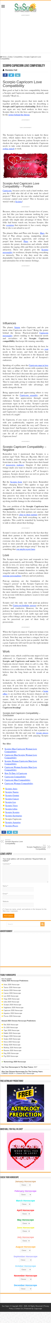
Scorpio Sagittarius (13, 815)
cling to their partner (28, 514)
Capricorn (7, 190)
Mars (42, 233)
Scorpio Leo (10, 802)
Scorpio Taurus (12, 792)
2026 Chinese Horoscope (16, 1021)
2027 (35, 1067)
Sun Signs (5, 1306)
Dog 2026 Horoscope (11, 1053)
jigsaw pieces (42, 732)
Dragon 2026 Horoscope (12, 1036)
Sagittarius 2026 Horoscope (13, 1007)
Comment (7, 864)
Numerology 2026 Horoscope (15, 1062)
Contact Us (19, 1309)
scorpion (10, 225)
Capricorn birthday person (24, 605)
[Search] (42, 924)
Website (6, 901)
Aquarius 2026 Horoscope (13, 1013)
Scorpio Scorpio (12, 812)
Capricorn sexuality (29, 395)
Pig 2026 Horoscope (11, 1056)
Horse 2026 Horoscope (12, 1042)
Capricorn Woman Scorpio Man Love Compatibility (21, 768)
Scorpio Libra (11, 808)
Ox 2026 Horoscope (11, 1027)
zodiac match (8, 148)
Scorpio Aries (11, 788)
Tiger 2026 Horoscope (11, 1030)
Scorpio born (16, 481)
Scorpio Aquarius (13, 822)
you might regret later (25, 549)
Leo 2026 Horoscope (11, 996)
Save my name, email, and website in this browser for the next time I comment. (24, 910)
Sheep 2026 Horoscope (12, 1045)
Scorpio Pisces (11, 825)
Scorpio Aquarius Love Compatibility (14, 841)
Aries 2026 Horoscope (11, 985)
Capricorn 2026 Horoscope (13, 1010)
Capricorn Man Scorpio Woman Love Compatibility (21, 756)
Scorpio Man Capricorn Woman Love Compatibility (21, 750)
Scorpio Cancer (12, 798)
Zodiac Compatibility (15, 57)
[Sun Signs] (25, 7)
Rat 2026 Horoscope (11, 1025)
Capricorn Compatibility (15, 776)
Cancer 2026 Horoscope (12, 993)
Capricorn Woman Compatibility (19, 783)
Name (5, 886)
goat (46, 349)
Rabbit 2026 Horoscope (12, 1033)
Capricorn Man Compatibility (17, 780)
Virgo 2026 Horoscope (11, 999)
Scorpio (18, 201)
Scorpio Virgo (11, 805)
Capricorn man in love (38, 365)
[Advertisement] (25, 949)
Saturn (17, 327)
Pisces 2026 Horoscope (12, 1016)
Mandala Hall (11, 70)
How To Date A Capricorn (16, 773)
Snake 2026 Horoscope (12, 1039)
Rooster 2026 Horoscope (12, 1050)
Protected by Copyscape (33, 1309)
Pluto (26, 241)
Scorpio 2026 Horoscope (12, 1005)
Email (5, 894)
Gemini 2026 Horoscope (12, 990)
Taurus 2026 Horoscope (12, 987)
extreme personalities (12, 575)
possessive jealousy (15, 464)
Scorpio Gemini (12, 795)
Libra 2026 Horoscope (11, 1002)
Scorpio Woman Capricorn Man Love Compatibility (21, 762)
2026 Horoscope (13, 981)
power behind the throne (19, 114)
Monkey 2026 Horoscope (12, 1048)
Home (4, 57)
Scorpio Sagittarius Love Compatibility (36, 847)
